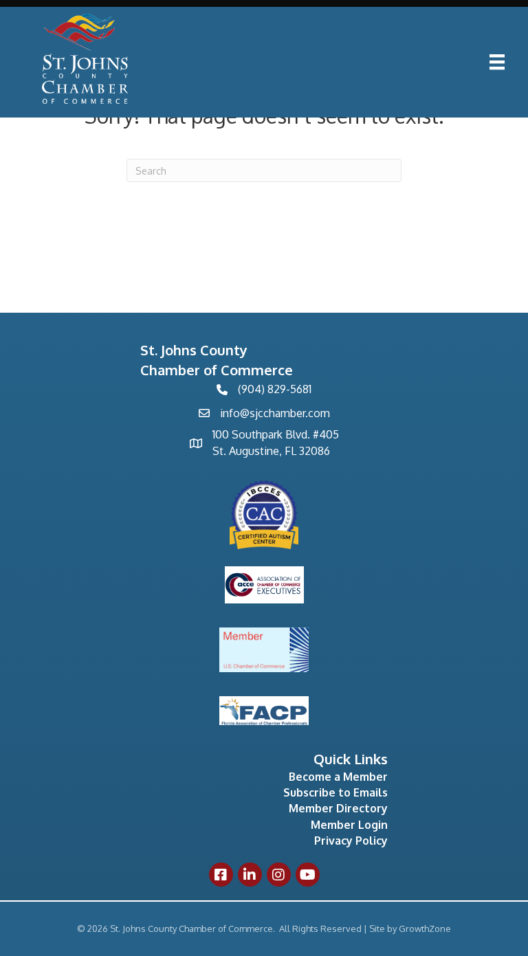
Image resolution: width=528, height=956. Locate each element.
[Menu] (497, 62)
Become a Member (338, 776)
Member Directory (338, 808)
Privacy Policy (351, 840)
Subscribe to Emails (335, 792)
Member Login (349, 825)
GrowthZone (425, 928)
